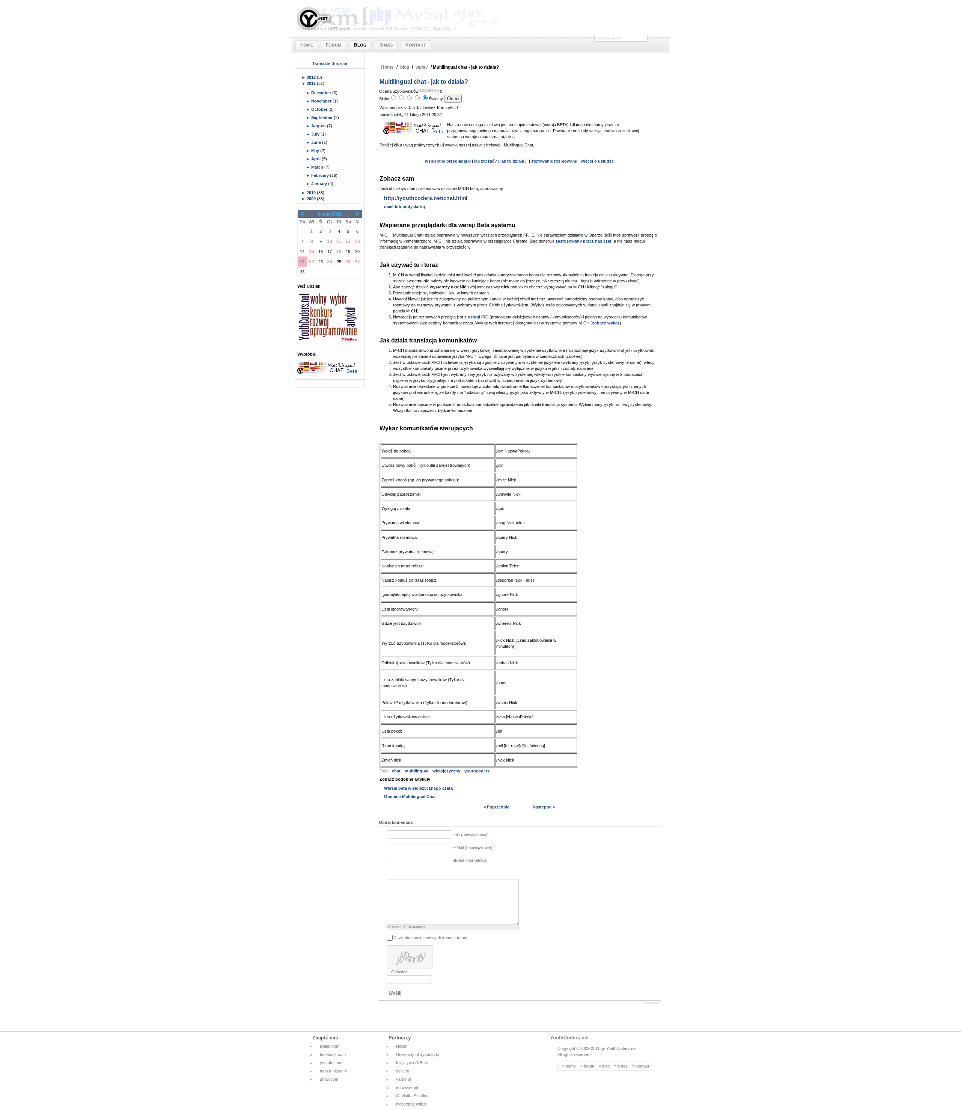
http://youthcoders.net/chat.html (425, 198)
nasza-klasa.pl (333, 1071)
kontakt (642, 1066)
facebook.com (333, 1054)
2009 (312, 198)
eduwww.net (407, 1087)
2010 (312, 192)
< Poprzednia (496, 807)
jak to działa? (513, 161)
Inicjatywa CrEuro (412, 1062)
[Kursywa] (400, 873)
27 (357, 261)
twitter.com (329, 1046)
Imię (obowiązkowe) (470, 834)
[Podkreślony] (409, 873)
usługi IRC (478, 317)
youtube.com (331, 1062)
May (315, 150)
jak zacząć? (485, 161)
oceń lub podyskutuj (404, 206)
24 (329, 261)
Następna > (544, 807)
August (319, 126)
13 (357, 241)
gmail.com (329, 1079)
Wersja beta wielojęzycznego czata (418, 788)
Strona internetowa (469, 860)
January (319, 183)
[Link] (428, 873)
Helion (401, 1046)
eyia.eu (402, 1071)
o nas (623, 1066)
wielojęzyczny (446, 771)
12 (348, 241)
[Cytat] (438, 873)
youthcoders (477, 771)
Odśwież (399, 972)
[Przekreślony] (419, 873)
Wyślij (395, 993)
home (571, 1066)
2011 (312, 83)
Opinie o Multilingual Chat (410, 796)
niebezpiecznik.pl (411, 1104)
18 (339, 251)
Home (387, 67)
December (321, 92)
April (316, 159)
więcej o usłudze (597, 161)
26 (348, 261)
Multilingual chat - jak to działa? (424, 81)
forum (589, 1066)
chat (396, 771)
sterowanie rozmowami (554, 161)
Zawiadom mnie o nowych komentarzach (431, 937)
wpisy (422, 67)
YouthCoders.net (569, 1038)
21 (302, 261)
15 (311, 251)
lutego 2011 (330, 214)
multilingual (416, 771)
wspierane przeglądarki (448, 161)
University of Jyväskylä (417, 1054)
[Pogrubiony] (391, 873)
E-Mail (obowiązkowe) (472, 847)
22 (311, 261)
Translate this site (329, 63)
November (322, 101)
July (316, 134)
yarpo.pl (403, 1079)
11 (338, 241)
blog (404, 67)
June (316, 142)
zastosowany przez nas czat (584, 241)
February (320, 175)
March (317, 167)
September (322, 117)
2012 (312, 77)
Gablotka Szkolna (412, 1095)
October (319, 109)
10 (329, 241)
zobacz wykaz (606, 323)
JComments (651, 1003)
